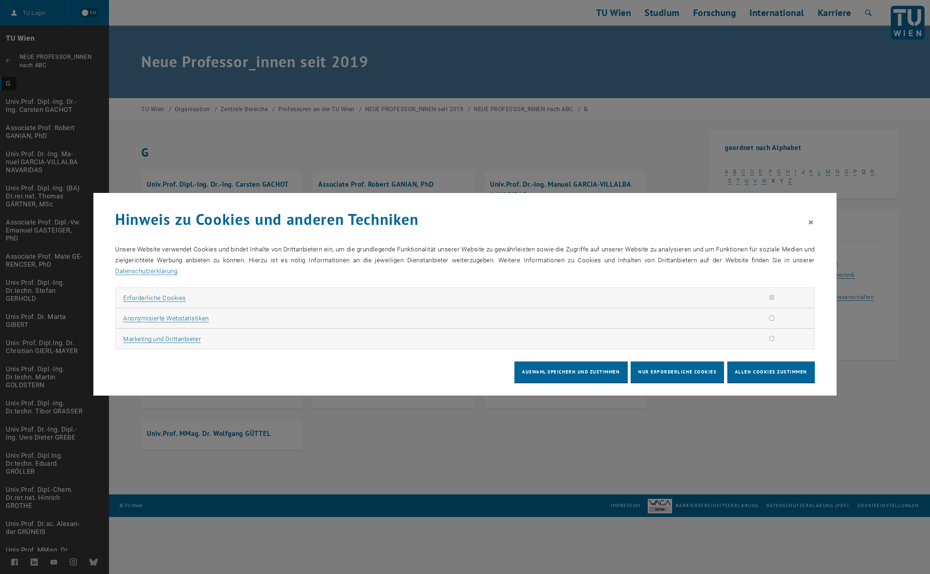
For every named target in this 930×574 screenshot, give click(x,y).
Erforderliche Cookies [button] (154, 298)
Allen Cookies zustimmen (771, 372)
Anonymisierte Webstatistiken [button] (166, 318)
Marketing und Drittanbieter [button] (162, 339)
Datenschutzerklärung (146, 271)
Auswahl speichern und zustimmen (571, 372)
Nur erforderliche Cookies (677, 372)
